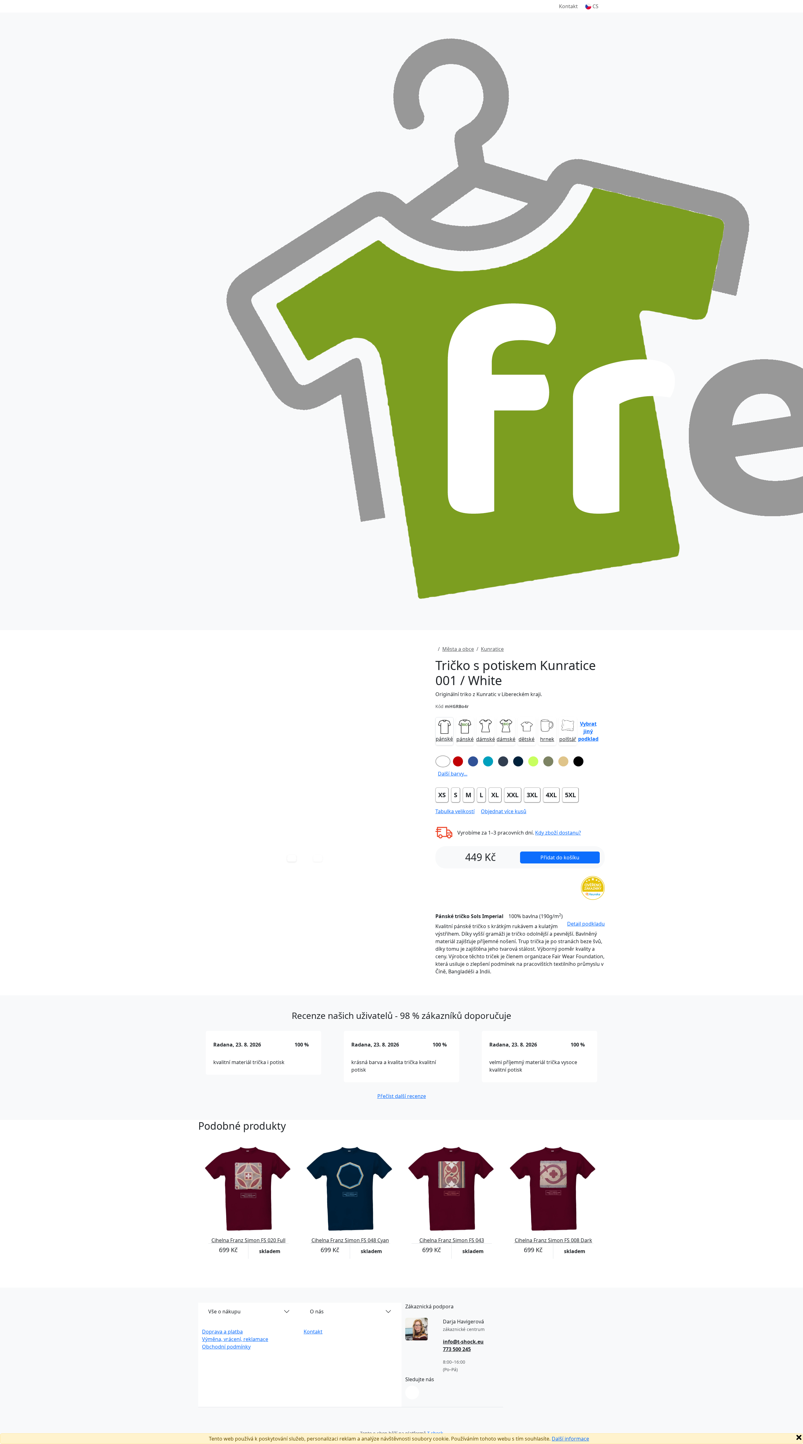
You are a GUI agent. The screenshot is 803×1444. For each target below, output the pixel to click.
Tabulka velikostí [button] (455, 811)
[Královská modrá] (473, 761)
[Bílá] (442, 761)
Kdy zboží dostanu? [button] (558, 832)
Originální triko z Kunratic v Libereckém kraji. (488, 694)
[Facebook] (412, 1392)
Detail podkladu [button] (586, 923)
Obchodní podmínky (226, 1346)
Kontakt (568, 6)
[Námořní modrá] (518, 761)
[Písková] (563, 761)
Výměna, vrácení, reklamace (235, 1339)
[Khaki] (548, 761)
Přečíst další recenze (401, 1096)
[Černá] (578, 761)
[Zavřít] (798, 1437)
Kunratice (492, 649)
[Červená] (457, 761)
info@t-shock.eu (463, 1341)
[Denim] (503, 761)
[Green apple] (533, 761)
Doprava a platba (222, 1331)
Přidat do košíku (559, 857)
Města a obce (458, 649)
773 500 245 (457, 1349)
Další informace (570, 1438)
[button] (592, 6)
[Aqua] (488, 761)
